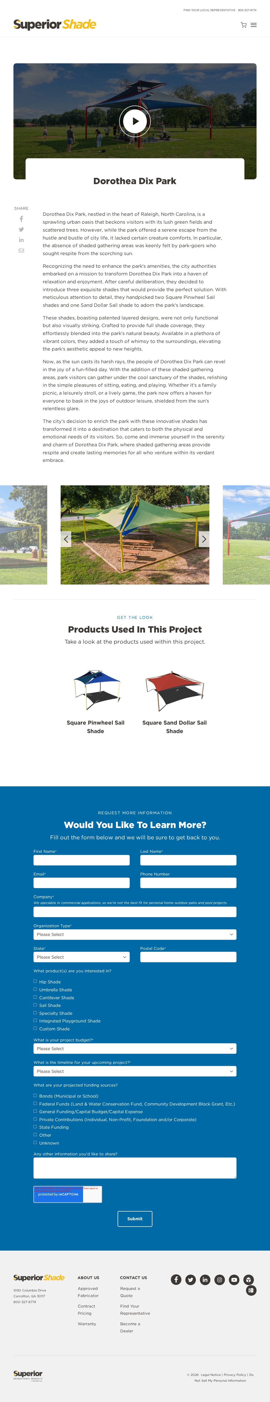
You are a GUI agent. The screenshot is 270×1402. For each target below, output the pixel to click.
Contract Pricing (86, 1310)
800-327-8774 (247, 10)
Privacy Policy (235, 1375)
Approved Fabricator (88, 1292)
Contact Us (133, 1278)
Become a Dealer (130, 1328)
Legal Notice (211, 1375)
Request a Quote (130, 1292)
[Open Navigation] (254, 25)
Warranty (87, 1324)
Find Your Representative (135, 1310)
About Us (88, 1278)
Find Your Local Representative (209, 10)
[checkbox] (135, 1005)
